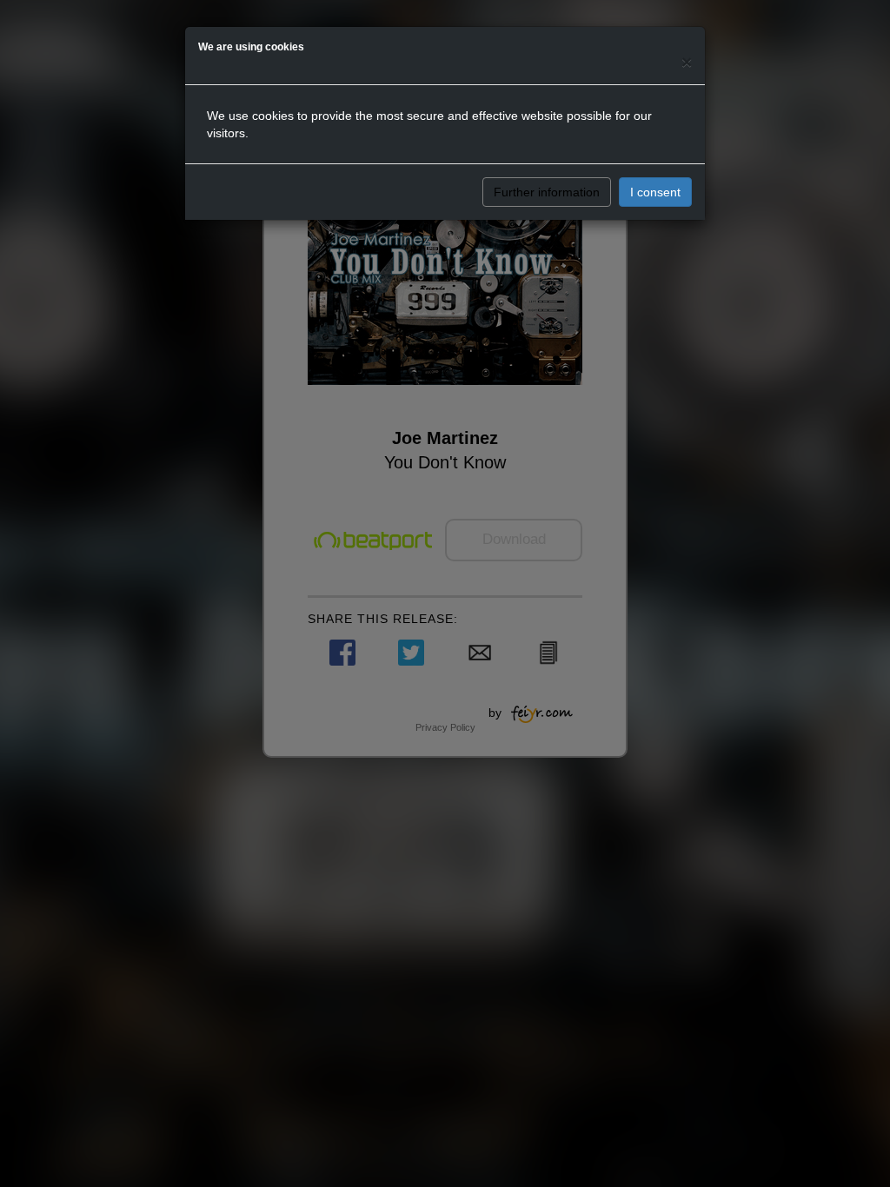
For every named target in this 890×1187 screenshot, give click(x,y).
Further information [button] (547, 192)
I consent (655, 192)
